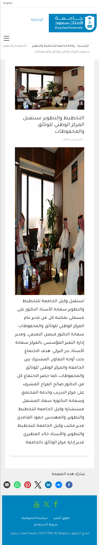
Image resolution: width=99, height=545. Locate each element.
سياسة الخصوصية (35, 518)
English (7, 3)
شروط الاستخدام (46, 525)
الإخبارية (37, 20)
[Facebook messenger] (58, 484)
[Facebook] (69, 484)
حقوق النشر (62, 518)
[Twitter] (38, 484)
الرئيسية (83, 46)
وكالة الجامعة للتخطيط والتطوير (53, 46)
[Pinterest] (27, 484)
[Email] (6, 484)
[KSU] (73, 20)
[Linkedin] (48, 484)
